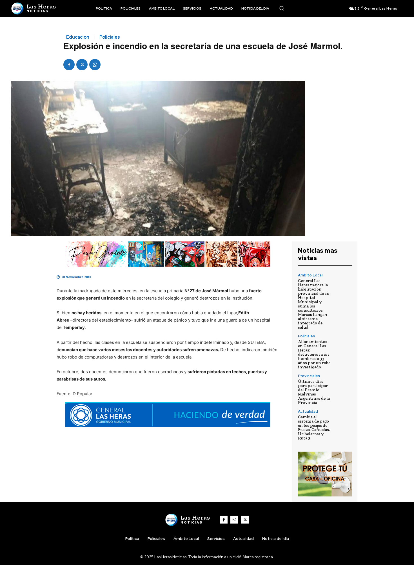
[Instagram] (234, 520)
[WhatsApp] (95, 64)
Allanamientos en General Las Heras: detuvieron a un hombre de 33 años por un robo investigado (314, 354)
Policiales (109, 37)
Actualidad (308, 411)
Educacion (77, 37)
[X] (82, 64)
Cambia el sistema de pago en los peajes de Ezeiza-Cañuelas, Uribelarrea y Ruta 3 (314, 427)
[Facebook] (69, 64)
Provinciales (309, 376)
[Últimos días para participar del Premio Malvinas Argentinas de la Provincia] (344, 382)
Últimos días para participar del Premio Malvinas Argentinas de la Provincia (314, 392)
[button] (281, 8)
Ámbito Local (310, 275)
